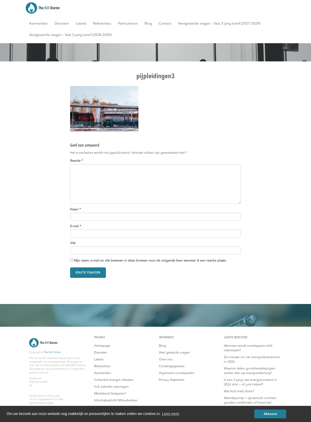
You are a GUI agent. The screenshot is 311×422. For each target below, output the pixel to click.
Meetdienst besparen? (110, 393)
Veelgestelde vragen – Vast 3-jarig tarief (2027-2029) (219, 23)
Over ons (165, 359)
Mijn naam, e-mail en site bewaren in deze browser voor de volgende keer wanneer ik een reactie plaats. (150, 260)
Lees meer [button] (170, 414)
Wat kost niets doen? (239, 391)
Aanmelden (38, 23)
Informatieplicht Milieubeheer (116, 400)
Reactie (76, 160)
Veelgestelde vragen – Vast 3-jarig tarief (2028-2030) (70, 35)
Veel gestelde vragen (174, 352)
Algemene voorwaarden (176, 373)
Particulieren (128, 23)
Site (73, 243)
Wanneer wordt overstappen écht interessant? (248, 348)
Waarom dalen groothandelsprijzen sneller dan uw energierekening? (249, 371)
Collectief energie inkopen (113, 380)
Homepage (102, 345)
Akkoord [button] (270, 414)
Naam (75, 209)
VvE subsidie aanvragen (111, 386)
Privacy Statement (171, 380)
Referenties (102, 23)
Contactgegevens (171, 366)
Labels (81, 23)
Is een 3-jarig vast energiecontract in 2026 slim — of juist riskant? (250, 382)
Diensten (62, 23)
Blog (148, 23)
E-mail (75, 226)
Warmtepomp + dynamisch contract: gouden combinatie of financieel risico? (250, 403)
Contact (165, 23)
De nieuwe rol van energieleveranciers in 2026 (252, 359)
